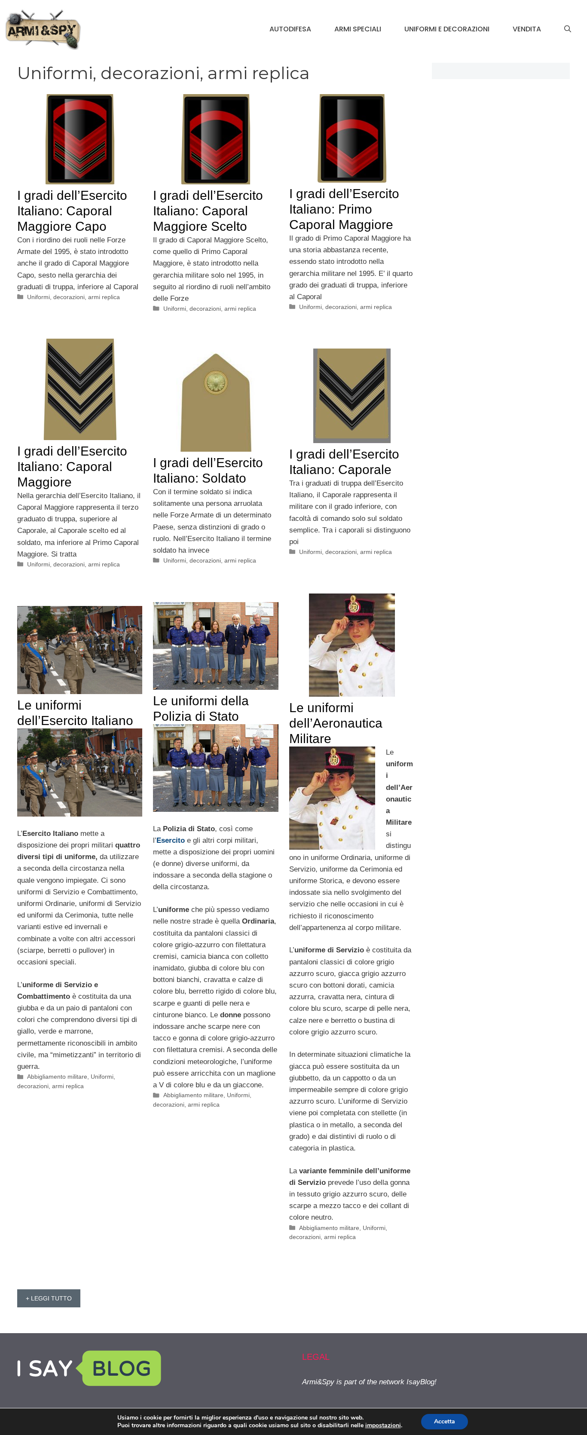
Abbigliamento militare (329, 1227)
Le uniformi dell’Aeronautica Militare (335, 723)
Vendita (527, 29)
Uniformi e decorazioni (446, 29)
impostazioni (383, 1425)
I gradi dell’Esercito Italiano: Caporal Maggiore (72, 466)
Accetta (444, 1421)
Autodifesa (290, 29)
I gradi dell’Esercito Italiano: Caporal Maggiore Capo (72, 210)
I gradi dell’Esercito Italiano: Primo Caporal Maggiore (344, 209)
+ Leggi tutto (49, 1298)
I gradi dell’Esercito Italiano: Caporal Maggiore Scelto (208, 210)
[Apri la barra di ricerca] (568, 29)
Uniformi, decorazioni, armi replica (73, 297)
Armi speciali (357, 29)
